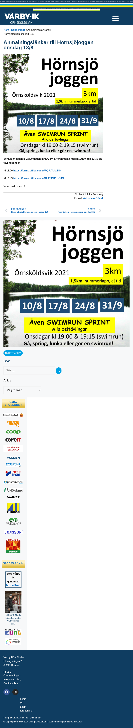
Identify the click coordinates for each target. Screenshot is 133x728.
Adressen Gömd (93, 198)
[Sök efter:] (29, 370)
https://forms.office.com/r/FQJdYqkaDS (37, 170)
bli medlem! (13, 585)
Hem (6, 29)
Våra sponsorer (13, 403)
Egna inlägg (18, 29)
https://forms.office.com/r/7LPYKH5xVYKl (38, 178)
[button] (115, 18)
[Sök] (58, 370)
